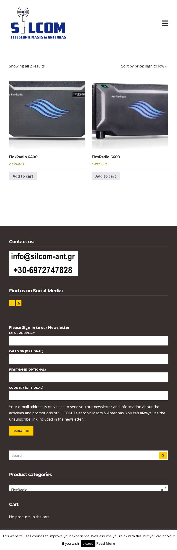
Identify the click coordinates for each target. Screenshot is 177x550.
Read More (105, 543)
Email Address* (22, 333)
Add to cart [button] (23, 176)
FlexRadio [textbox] (87, 489)
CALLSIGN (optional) (26, 351)
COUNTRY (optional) (26, 387)
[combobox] (88, 488)
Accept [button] (88, 543)
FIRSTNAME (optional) (27, 369)
